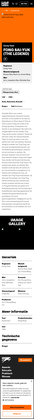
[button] (17, 400)
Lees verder (15, 397)
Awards (6, 367)
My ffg (24, 4)
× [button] (31, 381)
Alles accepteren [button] (17, 407)
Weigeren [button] (17, 414)
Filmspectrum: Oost (10, 92)
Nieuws (6, 376)
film (7, 10)
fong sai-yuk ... (15, 10)
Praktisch (7, 373)
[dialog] (17, 399)
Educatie (7, 370)
